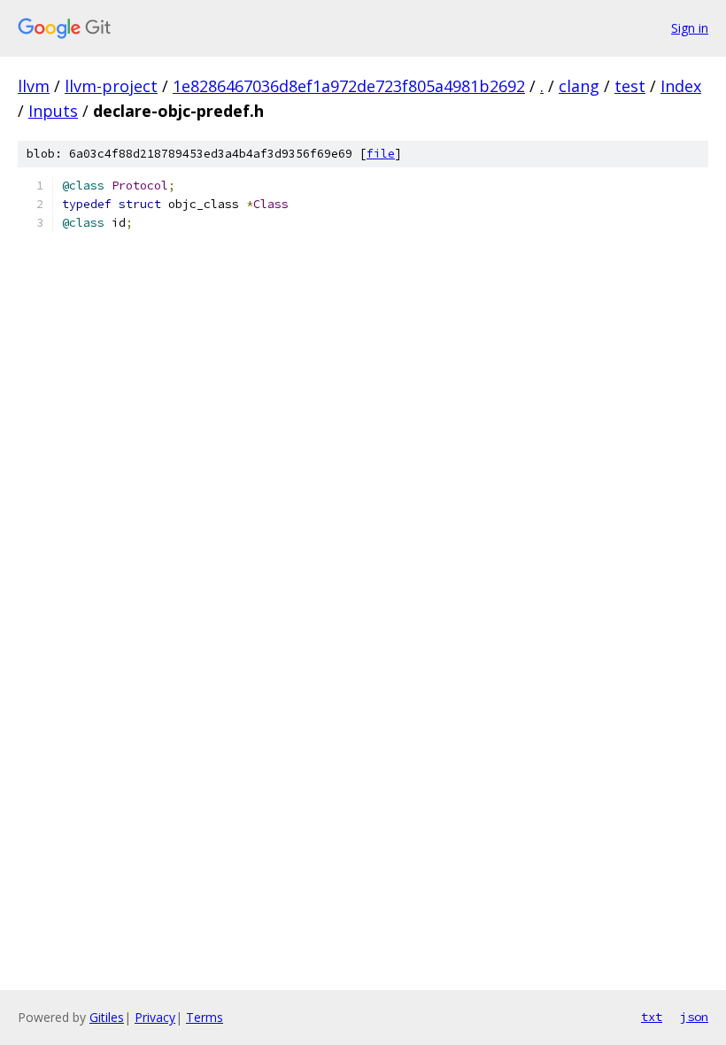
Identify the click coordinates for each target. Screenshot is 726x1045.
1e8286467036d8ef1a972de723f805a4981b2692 (349, 86)
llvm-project (111, 86)
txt (651, 1017)
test (629, 86)
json (694, 1017)
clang (579, 86)
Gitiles (106, 1017)
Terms (204, 1017)
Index (680, 86)
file (381, 153)
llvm (34, 86)
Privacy (155, 1017)
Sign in (689, 27)
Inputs (53, 110)
